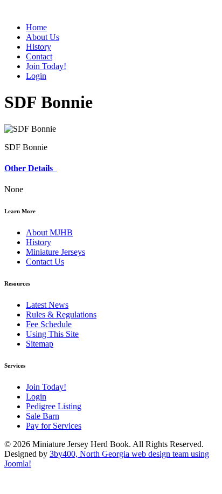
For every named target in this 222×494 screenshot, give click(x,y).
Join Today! (46, 386)
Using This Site (52, 334)
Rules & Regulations (61, 314)
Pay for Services (53, 425)
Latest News (47, 304)
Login (36, 396)
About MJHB (49, 232)
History (38, 242)
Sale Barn (42, 416)
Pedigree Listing (53, 406)
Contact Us (45, 261)
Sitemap (39, 343)
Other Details (30, 168)
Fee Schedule (49, 324)
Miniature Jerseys (55, 251)
